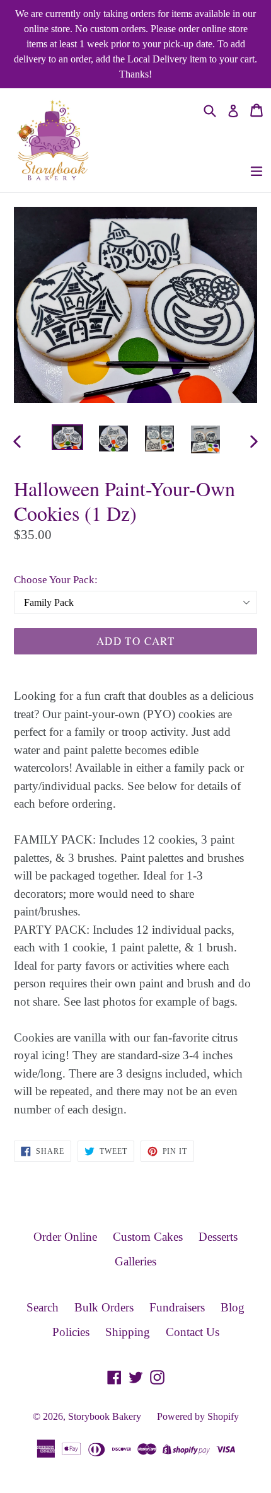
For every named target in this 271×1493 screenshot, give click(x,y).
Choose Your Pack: (56, 580)
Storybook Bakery (104, 1416)
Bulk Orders (104, 1307)
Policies (70, 1332)
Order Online (65, 1236)
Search (42, 1307)
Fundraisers (177, 1307)
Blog (233, 1307)
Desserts (218, 1236)
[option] (67, 437)
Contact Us (192, 1332)
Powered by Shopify (198, 1416)
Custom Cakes (148, 1236)
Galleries (135, 1261)
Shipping (127, 1332)
